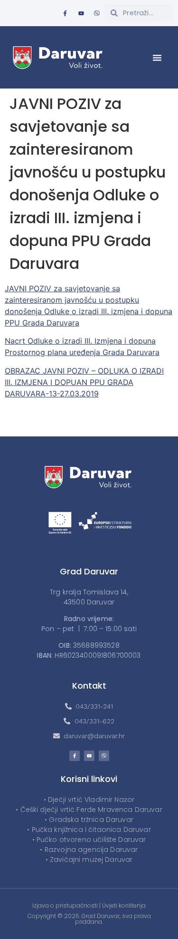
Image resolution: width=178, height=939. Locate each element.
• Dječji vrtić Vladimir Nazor (89, 799)
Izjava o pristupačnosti (65, 905)
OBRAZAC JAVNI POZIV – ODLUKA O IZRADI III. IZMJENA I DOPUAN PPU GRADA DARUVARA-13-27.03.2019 (84, 382)
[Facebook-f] (65, 13)
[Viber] (97, 13)
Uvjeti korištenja (124, 905)
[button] (157, 57)
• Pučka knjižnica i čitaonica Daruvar (89, 829)
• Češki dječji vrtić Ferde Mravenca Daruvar (89, 809)
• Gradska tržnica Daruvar (89, 819)
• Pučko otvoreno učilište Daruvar (89, 839)
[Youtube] (81, 13)
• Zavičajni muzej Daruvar (89, 859)
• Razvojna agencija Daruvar (89, 849)
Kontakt (89, 686)
